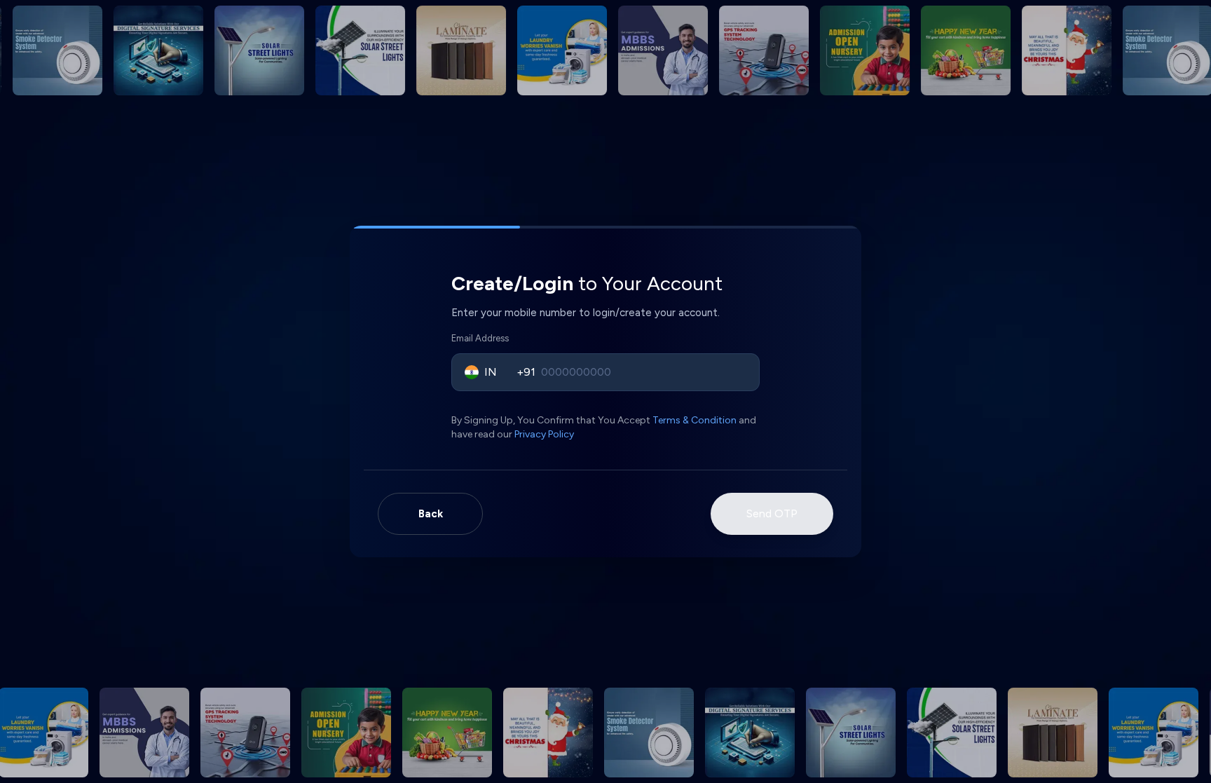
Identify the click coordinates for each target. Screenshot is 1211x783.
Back (430, 514)
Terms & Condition (694, 420)
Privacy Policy (544, 434)
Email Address (480, 338)
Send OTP (772, 513)
